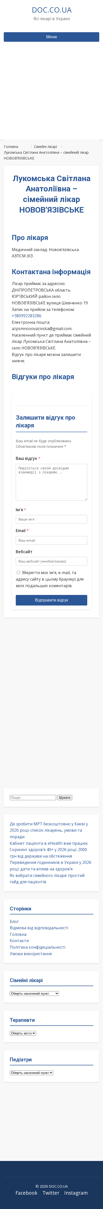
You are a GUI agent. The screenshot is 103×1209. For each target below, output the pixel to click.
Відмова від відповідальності (39, 928)
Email (22, 530)
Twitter (50, 1192)
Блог (14, 921)
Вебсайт (24, 551)
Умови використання (31, 953)
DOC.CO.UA (52, 10)
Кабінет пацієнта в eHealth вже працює (49, 843)
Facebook (27, 1192)
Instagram (76, 1192)
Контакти (19, 940)
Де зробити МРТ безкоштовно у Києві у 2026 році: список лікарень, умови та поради (49, 830)
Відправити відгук (51, 600)
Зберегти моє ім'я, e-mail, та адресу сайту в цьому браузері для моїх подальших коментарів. (50, 579)
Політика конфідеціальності (37, 947)
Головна (18, 934)
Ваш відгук (28, 458)
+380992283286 (26, 315)
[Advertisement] (51, 100)
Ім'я (21, 509)
